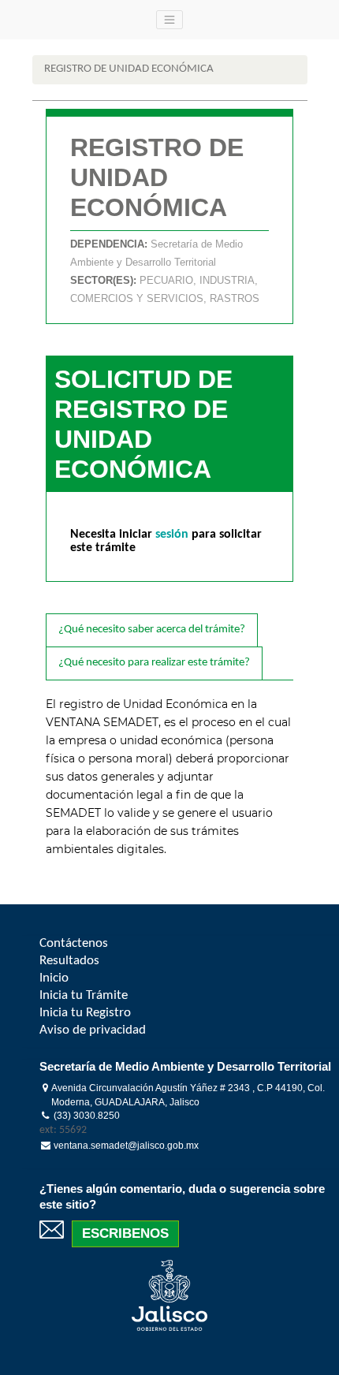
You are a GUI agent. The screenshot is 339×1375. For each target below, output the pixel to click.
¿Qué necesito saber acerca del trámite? (151, 629)
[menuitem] (73, 943)
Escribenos (125, 1233)
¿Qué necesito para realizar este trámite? (154, 663)
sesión (173, 534)
